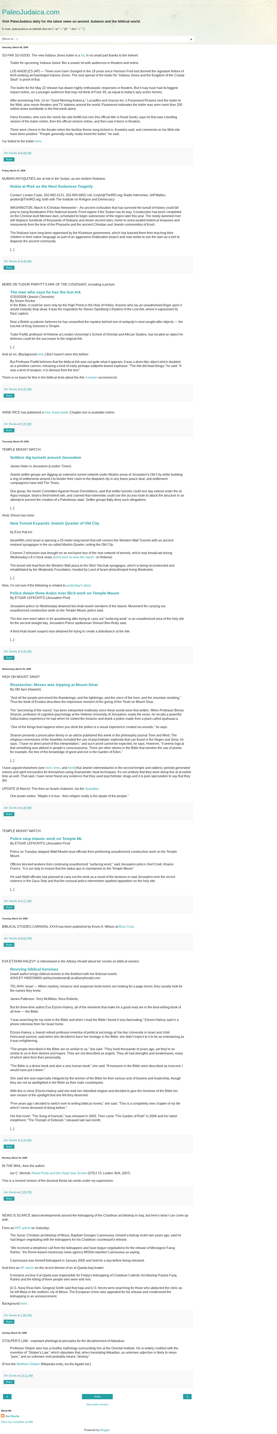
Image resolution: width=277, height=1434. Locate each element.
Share (9, 159)
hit (82, 55)
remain (92, 377)
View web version (97, 1404)
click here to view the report (74, 557)
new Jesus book (56, 412)
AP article (27, 1267)
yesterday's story (78, 585)
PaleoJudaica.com (31, 12)
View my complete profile (17, 1421)
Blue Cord (126, 926)
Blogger (105, 1430)
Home (97, 1396)
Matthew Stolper (28, 1364)
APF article (23, 1228)
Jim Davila (12, 1416)
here (38, 141)
